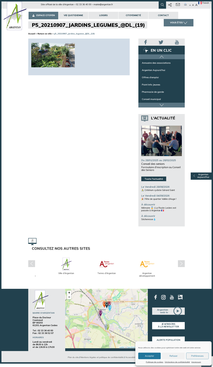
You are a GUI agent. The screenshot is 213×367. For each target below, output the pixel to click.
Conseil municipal (151, 99)
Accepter (149, 356)
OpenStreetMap (132, 347)
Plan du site (73, 357)
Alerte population (168, 340)
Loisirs (103, 15)
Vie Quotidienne (73, 15)
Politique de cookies (154, 362)
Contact (163, 15)
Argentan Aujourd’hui (153, 70)
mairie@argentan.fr (103, 4)
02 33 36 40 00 (83, 4)
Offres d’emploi (150, 77)
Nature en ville (45, 33)
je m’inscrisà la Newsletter (168, 325)
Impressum (196, 362)
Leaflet (121, 347)
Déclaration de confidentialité (177, 362)
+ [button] (69, 292)
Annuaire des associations (156, 62)
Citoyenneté (133, 15)
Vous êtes (176, 22)
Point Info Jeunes (151, 84)
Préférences (197, 356)
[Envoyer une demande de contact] (178, 5)
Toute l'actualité (153, 178)
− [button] (69, 297)
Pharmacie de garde (153, 91)
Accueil (31, 33)
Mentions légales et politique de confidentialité (102, 357)
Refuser (173, 356)
